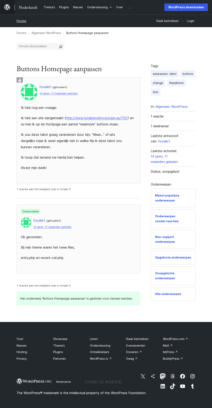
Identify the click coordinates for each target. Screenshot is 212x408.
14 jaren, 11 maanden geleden (59, 93)
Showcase (60, 339)
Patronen (59, 358)
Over (20, 339)
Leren (94, 339)
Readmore (176, 83)
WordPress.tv (101, 358)
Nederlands (63, 381)
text (155, 92)
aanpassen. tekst (164, 73)
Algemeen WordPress (46, 33)
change (158, 83)
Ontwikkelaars (99, 352)
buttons (188, 73)
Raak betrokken (137, 339)
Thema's (59, 345)
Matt (168, 345)
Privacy (22, 358)
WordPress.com (175, 339)
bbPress (170, 352)
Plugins (58, 352)
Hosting (22, 352)
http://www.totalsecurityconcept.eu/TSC (97, 118)
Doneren (134, 352)
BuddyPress (173, 358)
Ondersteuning (100, 345)
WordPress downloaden (186, 7)
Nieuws (21, 345)
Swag (131, 358)
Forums (21, 21)
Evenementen (135, 345)
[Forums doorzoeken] (61, 46)
